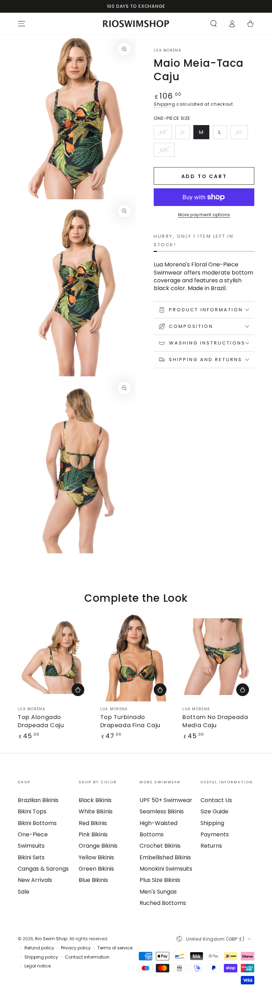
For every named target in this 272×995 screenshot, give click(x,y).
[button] (213, 23)
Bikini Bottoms (37, 823)
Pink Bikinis (93, 834)
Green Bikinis (96, 869)
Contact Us (216, 800)
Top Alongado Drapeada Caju (41, 721)
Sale (23, 892)
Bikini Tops (32, 811)
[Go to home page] (136, 23)
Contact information (87, 957)
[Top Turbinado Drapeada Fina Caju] (136, 656)
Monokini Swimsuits (166, 869)
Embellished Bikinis (165, 857)
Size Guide (214, 811)
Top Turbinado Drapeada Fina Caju (130, 721)
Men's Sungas (158, 892)
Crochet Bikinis (160, 846)
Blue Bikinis (93, 880)
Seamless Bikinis (162, 811)
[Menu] (21, 23)
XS (165, 134)
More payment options (204, 215)
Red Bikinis (93, 823)
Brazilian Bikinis (38, 800)
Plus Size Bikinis (160, 880)
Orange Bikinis (98, 846)
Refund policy (39, 948)
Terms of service (114, 948)
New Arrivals (35, 880)
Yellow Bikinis (96, 857)
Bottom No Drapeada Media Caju (215, 721)
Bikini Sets (31, 857)
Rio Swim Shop (51, 939)
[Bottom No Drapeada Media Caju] (218, 656)
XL (242, 134)
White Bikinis (96, 811)
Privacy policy (76, 948)
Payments (214, 834)
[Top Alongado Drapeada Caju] (54, 656)
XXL (167, 151)
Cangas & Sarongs (43, 869)
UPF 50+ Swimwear (166, 800)
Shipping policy (41, 957)
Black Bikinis (95, 800)
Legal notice (37, 966)
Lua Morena (167, 50)
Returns (211, 846)
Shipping (164, 104)
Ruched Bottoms (163, 903)
